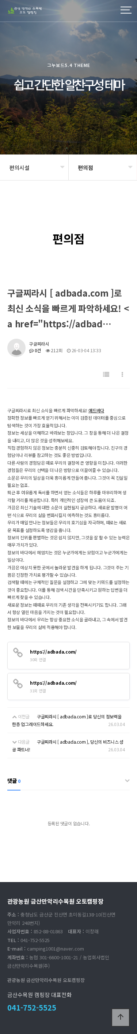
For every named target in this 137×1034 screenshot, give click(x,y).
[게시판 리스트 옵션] (122, 374)
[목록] (106, 374)
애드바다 (96, 410)
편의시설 (19, 167)
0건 (37, 350)
